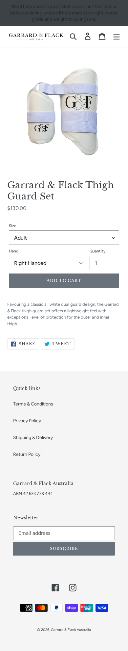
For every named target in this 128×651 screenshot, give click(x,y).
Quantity (97, 251)
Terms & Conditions (33, 404)
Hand (13, 251)
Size (12, 225)
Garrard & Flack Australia (71, 630)
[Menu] (116, 36)
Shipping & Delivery (33, 437)
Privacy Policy (27, 421)
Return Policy (26, 454)
